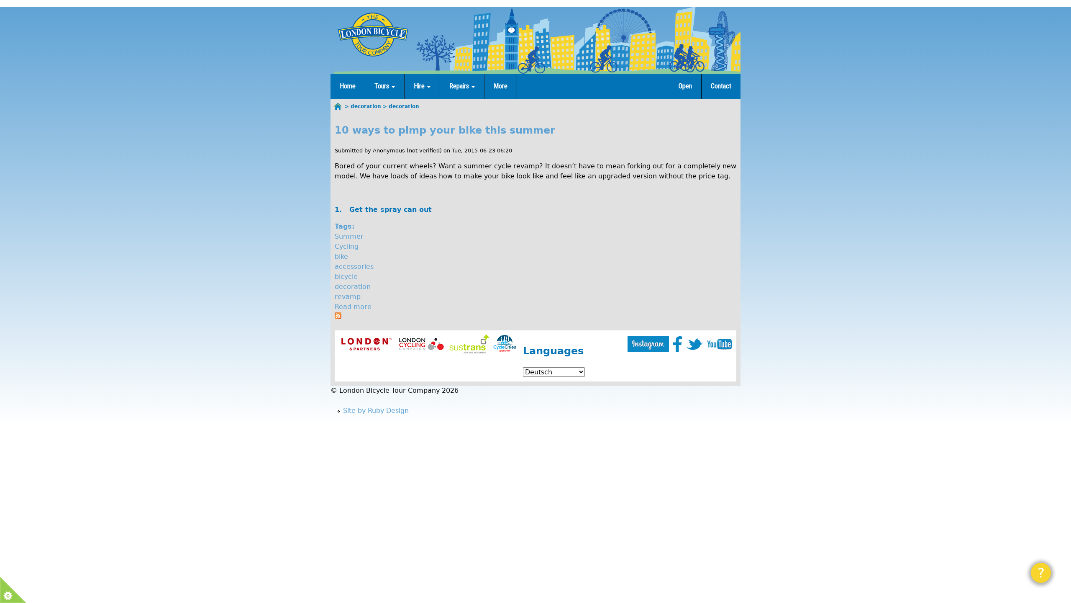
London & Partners (366, 344)
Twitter (694, 344)
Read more (353, 307)
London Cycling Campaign (421, 344)
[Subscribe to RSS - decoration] (338, 317)
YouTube (719, 344)
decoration (353, 287)
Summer (349, 236)
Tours (382, 86)
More (500, 86)
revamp (348, 297)
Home (348, 86)
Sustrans (469, 344)
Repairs (460, 86)
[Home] (373, 34)
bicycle (346, 277)
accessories (354, 267)
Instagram (648, 344)
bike (341, 256)
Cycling (347, 246)
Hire (420, 86)
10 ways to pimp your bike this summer (445, 130)
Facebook (677, 344)
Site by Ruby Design (376, 411)
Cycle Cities (504, 344)
